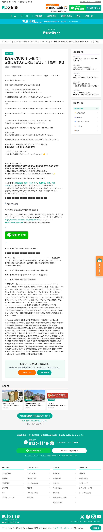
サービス (24, 16)
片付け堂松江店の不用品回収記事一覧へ (34, 416)
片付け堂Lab (35, 42)
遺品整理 (42, 183)
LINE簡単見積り (35, 450)
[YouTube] (99, 516)
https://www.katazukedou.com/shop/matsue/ (22, 219)
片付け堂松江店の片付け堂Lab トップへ (34, 421)
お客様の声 (51, 16)
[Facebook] (88, 516)
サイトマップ (97, 521)
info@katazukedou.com (14, 222)
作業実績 (38, 16)
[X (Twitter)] (82, 516)
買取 (48, 183)
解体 (25, 183)
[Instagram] (93, 516)
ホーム (13, 16)
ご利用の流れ (66, 16)
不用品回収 (44, 42)
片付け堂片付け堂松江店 (21, 42)
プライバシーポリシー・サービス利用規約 (90, 2)
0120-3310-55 (28, 372)
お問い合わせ (44, 372)
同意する (96, 528)
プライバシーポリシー (31, 456)
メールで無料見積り (71, 450)
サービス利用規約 (45, 456)
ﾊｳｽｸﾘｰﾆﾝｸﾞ (33, 183)
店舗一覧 (89, 16)
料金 (78, 16)
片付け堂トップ (6, 42)
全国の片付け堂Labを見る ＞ (35, 424)
